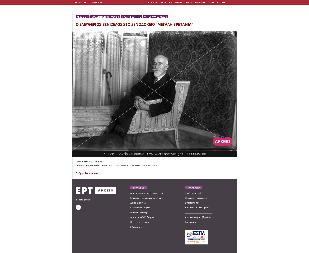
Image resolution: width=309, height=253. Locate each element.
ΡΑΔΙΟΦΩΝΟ (201, 2)
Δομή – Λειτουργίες (194, 193)
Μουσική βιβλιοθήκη (139, 212)
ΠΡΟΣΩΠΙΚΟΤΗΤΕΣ (131, 16)
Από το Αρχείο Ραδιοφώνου (143, 217)
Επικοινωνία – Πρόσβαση (197, 207)
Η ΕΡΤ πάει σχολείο (139, 222)
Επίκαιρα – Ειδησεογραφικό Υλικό (146, 198)
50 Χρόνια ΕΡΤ (137, 227)
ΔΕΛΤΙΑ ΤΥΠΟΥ (218, 2)
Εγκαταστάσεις (192, 203)
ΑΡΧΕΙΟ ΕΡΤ (82, 16)
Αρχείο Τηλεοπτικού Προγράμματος (146, 193)
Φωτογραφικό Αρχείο (140, 207)
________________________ (198, 212)
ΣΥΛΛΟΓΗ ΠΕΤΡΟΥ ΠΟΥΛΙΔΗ (105, 16)
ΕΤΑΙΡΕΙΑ (152, 2)
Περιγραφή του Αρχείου (196, 198)
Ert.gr (163, 2)
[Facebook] (78, 209)
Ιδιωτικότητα (191, 222)
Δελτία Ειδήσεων (138, 203)
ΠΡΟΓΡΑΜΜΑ (175, 2)
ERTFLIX (188, 2)
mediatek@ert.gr (83, 200)
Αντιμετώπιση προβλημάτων (198, 217)
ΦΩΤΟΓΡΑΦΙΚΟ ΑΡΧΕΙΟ (155, 16)
